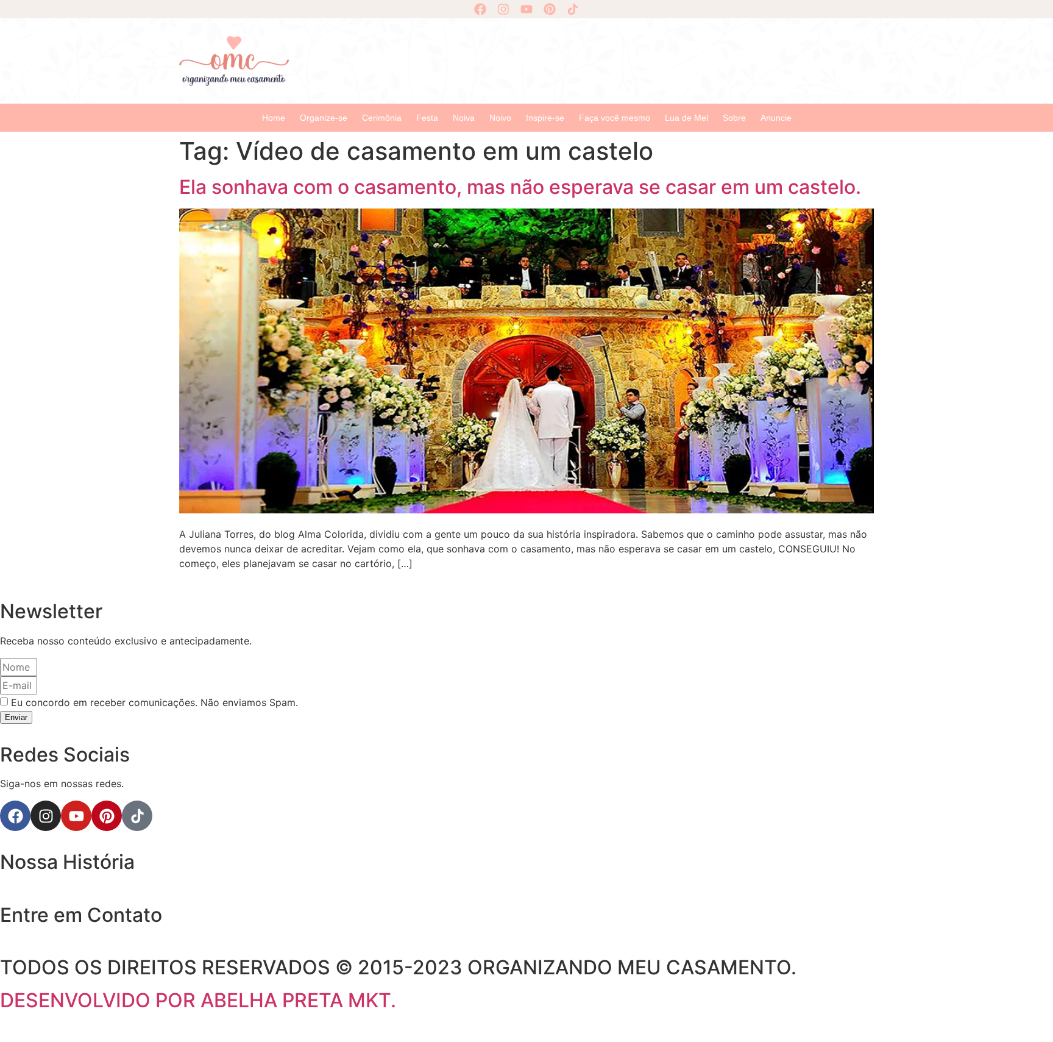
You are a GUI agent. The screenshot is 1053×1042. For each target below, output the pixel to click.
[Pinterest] (550, 9)
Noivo (500, 118)
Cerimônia (382, 118)
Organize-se (323, 118)
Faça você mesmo (614, 118)
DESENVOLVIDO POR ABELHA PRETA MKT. (198, 1000)
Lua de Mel (686, 118)
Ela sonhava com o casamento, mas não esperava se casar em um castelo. (520, 187)
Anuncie (776, 118)
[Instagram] (503, 9)
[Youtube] (526, 9)
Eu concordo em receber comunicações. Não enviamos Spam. (154, 702)
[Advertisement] (587, 59)
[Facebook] (480, 9)
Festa (427, 118)
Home (273, 118)
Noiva (464, 118)
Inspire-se (545, 118)
